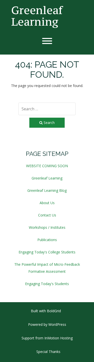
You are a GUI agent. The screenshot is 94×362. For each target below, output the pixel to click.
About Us (47, 202)
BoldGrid (54, 310)
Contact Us (47, 215)
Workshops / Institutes (47, 227)
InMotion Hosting (58, 338)
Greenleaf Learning (36, 15)
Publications (47, 239)
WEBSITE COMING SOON (47, 165)
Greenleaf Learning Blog (47, 190)
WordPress (57, 324)
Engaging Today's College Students (47, 252)
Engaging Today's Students (47, 283)
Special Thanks (48, 351)
